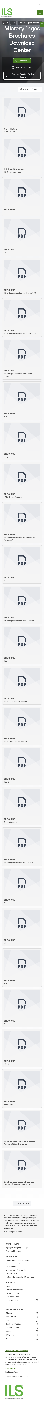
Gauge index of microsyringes (18, 1260)
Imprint (8, 1304)
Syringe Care (11, 1273)
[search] (40, 4)
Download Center (13, 1297)
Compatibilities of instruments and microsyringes (19, 1265)
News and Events (13, 1293)
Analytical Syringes (13, 1251)
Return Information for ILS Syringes (20, 1277)
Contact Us (10, 1286)
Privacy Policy (10, 1368)
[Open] (40, 12)
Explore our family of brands (16, 1351)
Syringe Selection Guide (16, 1270)
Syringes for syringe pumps (17, 1247)
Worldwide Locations (14, 1290)
